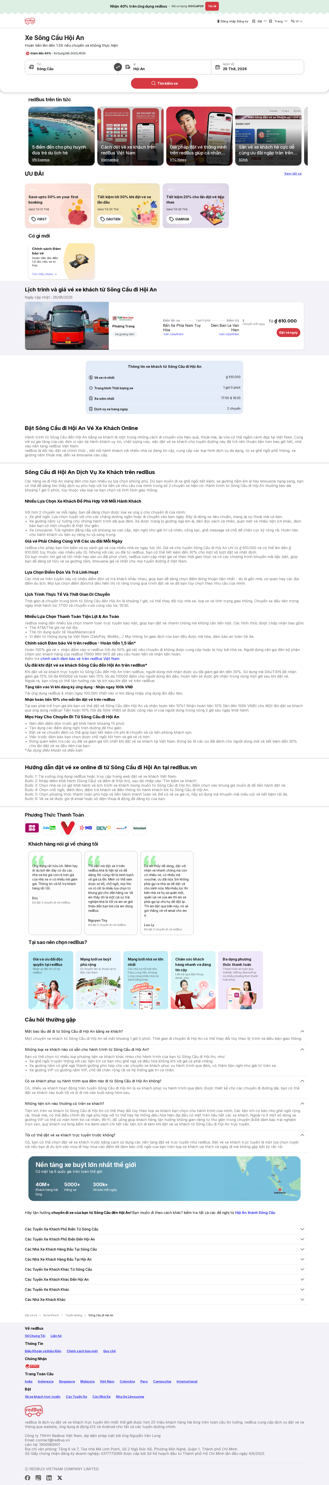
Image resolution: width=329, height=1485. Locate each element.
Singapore (67, 1381)
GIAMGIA (182, 219)
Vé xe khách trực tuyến (42, 1397)
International (187, 1381)
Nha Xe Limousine (130, 1397)
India (28, 1381)
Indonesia (45, 1381)
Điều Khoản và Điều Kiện (43, 1351)
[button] (234, 67)
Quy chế (109, 1351)
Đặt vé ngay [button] (288, 332)
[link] (58, 205)
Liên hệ (56, 1336)
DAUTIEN (113, 219)
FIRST (42, 219)
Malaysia (87, 1381)
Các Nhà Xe (101, 1397)
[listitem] (33, 189)
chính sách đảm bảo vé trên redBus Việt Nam (80, 658)
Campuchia (162, 1381)
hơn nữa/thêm (174, 334)
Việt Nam (107, 1381)
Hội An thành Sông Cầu (255, 1212)
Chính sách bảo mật (82, 1351)
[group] (61, 261)
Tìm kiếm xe (167, 83)
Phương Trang (123, 326)
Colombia (127, 1381)
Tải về (212, 6)
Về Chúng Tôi (35, 1336)
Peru (144, 1381)
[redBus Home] (30, 21)
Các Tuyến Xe (76, 1397)
